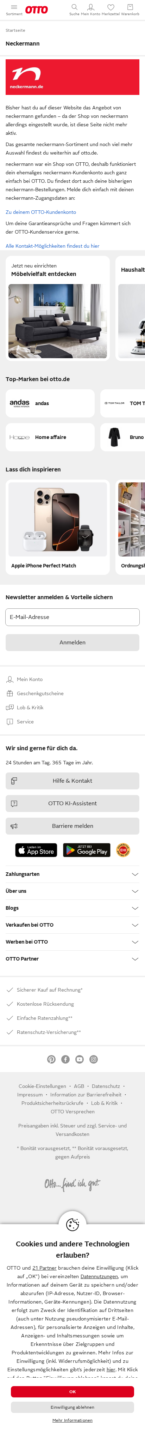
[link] (123, 850)
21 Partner (44, 1268)
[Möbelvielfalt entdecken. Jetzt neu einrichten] (58, 308)
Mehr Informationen (72, 1420)
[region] (72, 1328)
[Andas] (50, 403)
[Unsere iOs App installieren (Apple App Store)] (36, 850)
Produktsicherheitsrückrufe (52, 1103)
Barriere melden (72, 826)
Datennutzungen (99, 1276)
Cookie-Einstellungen (42, 1086)
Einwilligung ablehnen (73, 1407)
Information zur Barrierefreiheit (85, 1094)
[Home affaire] (50, 437)
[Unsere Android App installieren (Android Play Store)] (87, 850)
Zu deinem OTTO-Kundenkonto (41, 212)
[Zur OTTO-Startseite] (36, 10)
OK (72, 1391)
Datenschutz (106, 1086)
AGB (79, 1086)
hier (111, 1369)
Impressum (30, 1094)
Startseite (15, 30)
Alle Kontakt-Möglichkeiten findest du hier (53, 246)
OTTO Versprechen (73, 1111)
